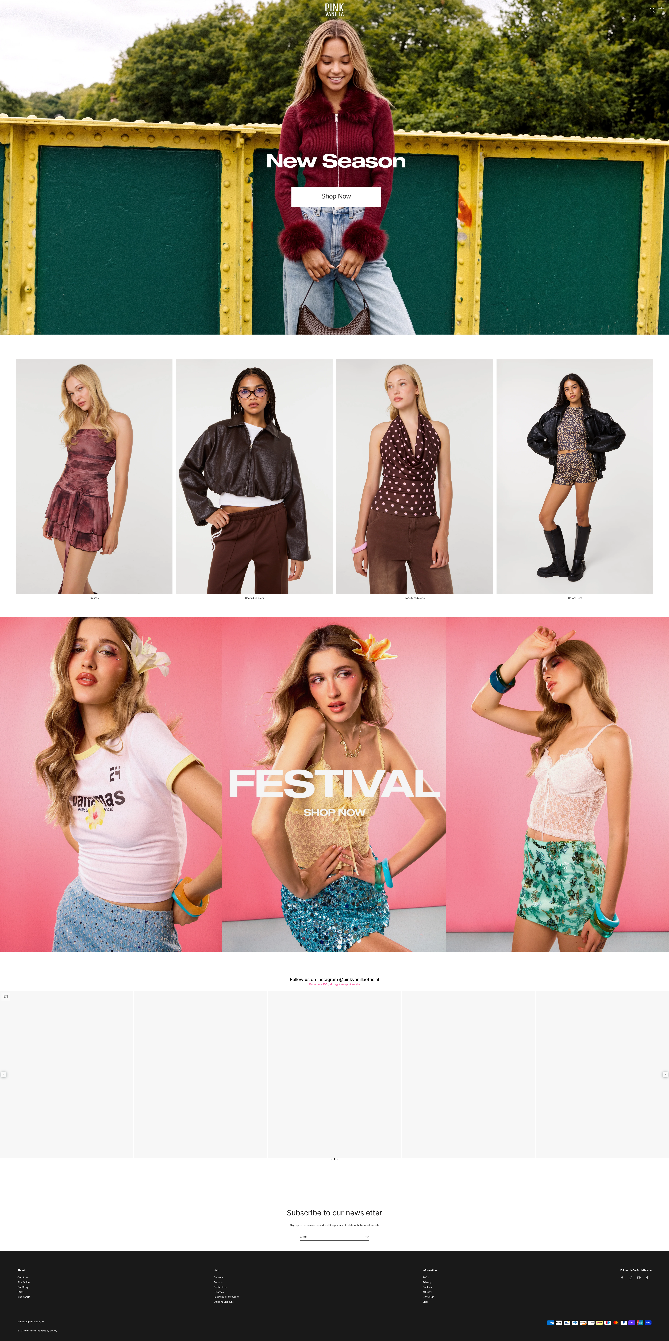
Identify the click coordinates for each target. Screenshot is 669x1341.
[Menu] (7, 10)
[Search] (652, 10)
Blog (425, 1301)
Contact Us (220, 1287)
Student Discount (223, 1301)
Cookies (427, 1287)
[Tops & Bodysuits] (414, 476)
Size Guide (23, 1282)
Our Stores (23, 1277)
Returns (218, 1282)
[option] (334, 167)
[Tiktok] (647, 1277)
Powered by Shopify (47, 1330)
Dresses (94, 597)
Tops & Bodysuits (415, 597)
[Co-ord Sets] (575, 476)
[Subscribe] (366, 1236)
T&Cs (426, 1277)
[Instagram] (630, 1277)
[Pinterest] (639, 1277)
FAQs (20, 1291)
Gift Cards (428, 1296)
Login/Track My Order (226, 1296)
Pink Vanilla (30, 1330)
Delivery (218, 1277)
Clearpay (219, 1291)
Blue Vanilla (23, 1296)
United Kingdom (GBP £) (29, 1321)
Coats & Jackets (254, 597)
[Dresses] (94, 476)
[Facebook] (622, 1277)
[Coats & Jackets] (254, 476)
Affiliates (427, 1291)
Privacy (427, 1282)
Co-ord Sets (575, 597)
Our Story (22, 1287)
